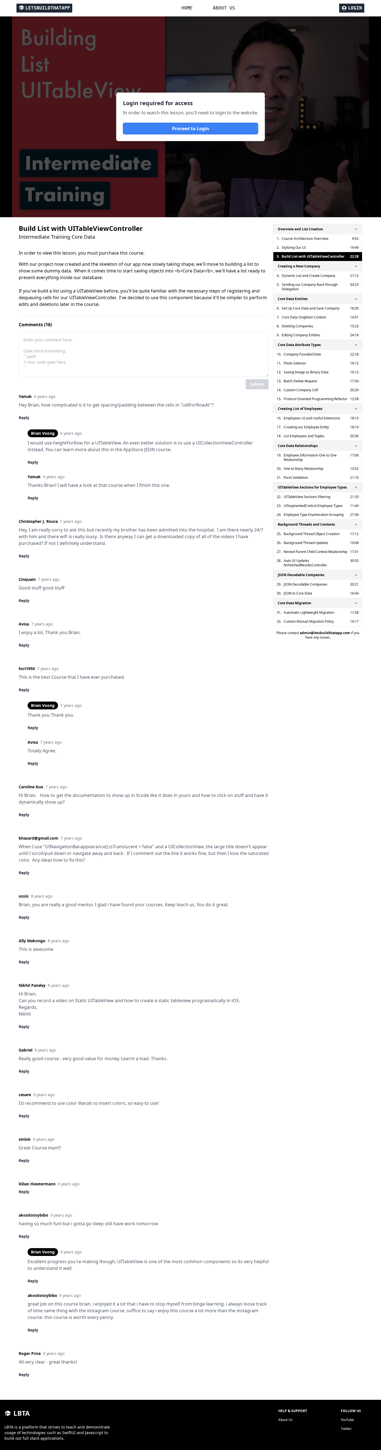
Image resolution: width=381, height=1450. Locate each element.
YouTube (347, 1419)
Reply (24, 417)
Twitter (346, 1428)
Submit (257, 384)
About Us (285, 1419)
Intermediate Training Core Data (57, 236)
